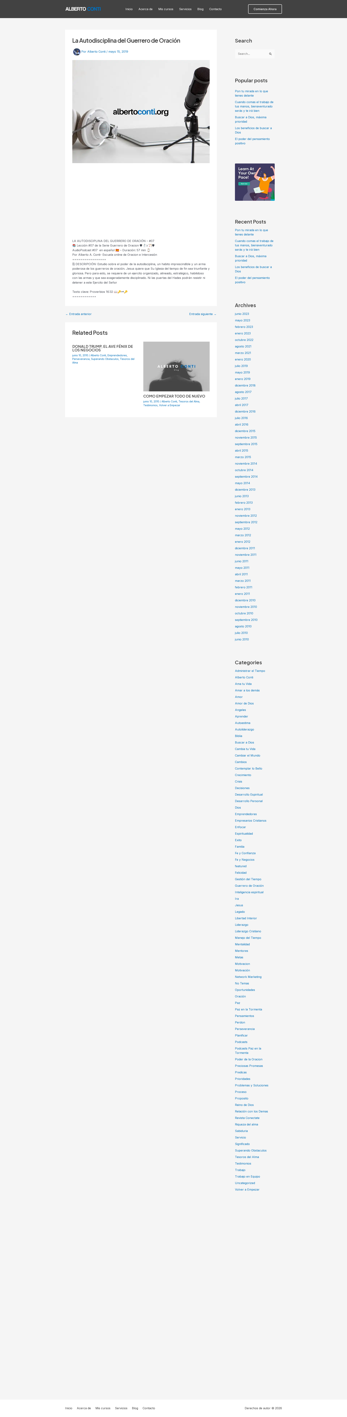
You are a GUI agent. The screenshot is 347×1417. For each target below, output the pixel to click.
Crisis (238, 781)
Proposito (241, 1098)
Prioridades (242, 1079)
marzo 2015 (243, 457)
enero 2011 (242, 594)
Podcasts (241, 1042)
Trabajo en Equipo (247, 1176)
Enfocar (240, 827)
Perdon (240, 1022)
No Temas (242, 983)
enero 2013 (242, 509)
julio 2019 (241, 366)
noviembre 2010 (246, 607)
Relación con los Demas (251, 1111)
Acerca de (145, 9)
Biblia (238, 736)
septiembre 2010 (246, 620)
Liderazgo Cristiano (248, 931)
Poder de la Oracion (248, 1059)
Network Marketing (248, 977)
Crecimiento (243, 775)
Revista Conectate (247, 1118)
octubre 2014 (244, 470)
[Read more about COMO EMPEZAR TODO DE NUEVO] (176, 366)
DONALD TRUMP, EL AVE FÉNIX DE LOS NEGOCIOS (102, 348)
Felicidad (241, 872)
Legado (240, 911)
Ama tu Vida (243, 684)
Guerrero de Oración (249, 885)
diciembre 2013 (245, 489)
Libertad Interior (246, 918)
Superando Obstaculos (105, 358)
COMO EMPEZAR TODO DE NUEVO (174, 396)
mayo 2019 (242, 372)
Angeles (240, 710)
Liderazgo (241, 925)
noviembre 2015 (246, 437)
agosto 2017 (243, 392)
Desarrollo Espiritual (249, 794)
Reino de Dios (244, 1105)
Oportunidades (245, 990)
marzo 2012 (243, 535)
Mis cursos (165, 9)
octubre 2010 (244, 613)
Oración (240, 996)
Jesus (239, 905)
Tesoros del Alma (189, 401)
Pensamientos (244, 1016)
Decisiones (242, 788)
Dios (238, 807)
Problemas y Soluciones (251, 1085)
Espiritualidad (244, 833)
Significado (242, 1144)
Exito (238, 840)
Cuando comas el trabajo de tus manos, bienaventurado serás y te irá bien (254, 106)
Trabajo (240, 1170)
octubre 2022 (244, 340)
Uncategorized (245, 1183)
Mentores (241, 951)
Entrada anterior (78, 314)
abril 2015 (241, 450)
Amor (239, 697)
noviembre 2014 (246, 463)
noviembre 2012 (246, 515)
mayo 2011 (242, 568)
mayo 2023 (242, 320)
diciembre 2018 (245, 385)
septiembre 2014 (246, 476)
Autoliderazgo (244, 729)
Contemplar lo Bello (248, 768)
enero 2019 (242, 379)
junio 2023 (242, 314)
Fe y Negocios (244, 859)
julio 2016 (241, 418)
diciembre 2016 (245, 411)
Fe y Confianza (245, 853)
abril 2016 (241, 424)
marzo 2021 (243, 353)
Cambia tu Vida (245, 749)
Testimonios (150, 405)
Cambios (241, 762)
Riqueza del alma (246, 1124)
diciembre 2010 (245, 600)
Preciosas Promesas (249, 1066)
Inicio (129, 9)
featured (241, 866)
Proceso (241, 1092)
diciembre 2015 (245, 431)
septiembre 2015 (246, 444)
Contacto (215, 9)
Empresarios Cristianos (250, 820)
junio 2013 (242, 496)
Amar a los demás (247, 690)
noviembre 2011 (245, 554)
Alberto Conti (98, 355)
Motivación (242, 970)
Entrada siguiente (203, 314)
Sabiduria (241, 1131)
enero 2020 (243, 359)
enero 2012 (242, 541)
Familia (239, 846)
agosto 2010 (243, 626)
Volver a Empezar (169, 405)
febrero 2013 (244, 502)
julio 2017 (241, 398)
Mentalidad (242, 944)
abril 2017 (241, 405)
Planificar (241, 1035)
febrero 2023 (244, 327)
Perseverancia (81, 358)
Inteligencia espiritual (249, 892)
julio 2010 (241, 633)
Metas (239, 957)
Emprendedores (117, 355)
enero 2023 (243, 333)
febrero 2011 (243, 587)
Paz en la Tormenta (248, 1009)
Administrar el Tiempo (250, 671)
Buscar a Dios (244, 742)
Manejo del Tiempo (248, 938)
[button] (265, 9)
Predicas (241, 1072)
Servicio (240, 1137)
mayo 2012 (242, 528)
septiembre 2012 (246, 522)
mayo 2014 (242, 483)
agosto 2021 (243, 346)
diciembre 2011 (245, 548)
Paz (237, 1003)
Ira (237, 898)
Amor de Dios (244, 703)
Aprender (241, 716)
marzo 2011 (243, 581)
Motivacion (242, 964)
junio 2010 (242, 639)
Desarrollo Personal (249, 801)
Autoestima (242, 723)
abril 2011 (241, 574)
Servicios (185, 9)
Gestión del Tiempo (248, 879)
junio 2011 (241, 561)
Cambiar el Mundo (247, 755)
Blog (200, 9)
